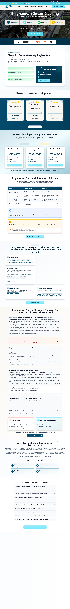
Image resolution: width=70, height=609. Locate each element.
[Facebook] (51, 1)
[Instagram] (57, 1)
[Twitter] (55, 1)
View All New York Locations (13, 293)
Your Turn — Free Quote (34, 126)
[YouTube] (60, 1)
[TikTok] (64, 1)
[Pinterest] (62, 1)
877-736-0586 (47, 28)
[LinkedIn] (53, 1)
